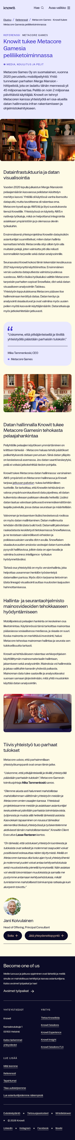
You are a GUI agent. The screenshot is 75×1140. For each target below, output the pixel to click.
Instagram (25, 1128)
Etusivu (7, 19)
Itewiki (58, 1128)
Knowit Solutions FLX (52, 1047)
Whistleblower (63, 1113)
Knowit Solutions (50, 1025)
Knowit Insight (48, 1039)
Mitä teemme (10, 1066)
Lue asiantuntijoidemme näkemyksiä (23, 1095)
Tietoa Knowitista (50, 1017)
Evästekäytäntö (11, 1113)
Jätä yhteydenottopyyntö (44, 935)
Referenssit (22, 19)
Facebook (43, 1128)
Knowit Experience (51, 1032)
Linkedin (8, 1128)
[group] (38, 8)
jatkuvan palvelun (23, 482)
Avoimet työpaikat (16, 991)
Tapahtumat (9, 1080)
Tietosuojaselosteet (37, 1113)
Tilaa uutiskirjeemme (14, 1088)
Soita (11, 935)
